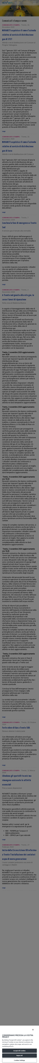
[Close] (33, 1029)
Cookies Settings (19, 1060)
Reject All (19, 1055)
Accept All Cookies (19, 1050)
